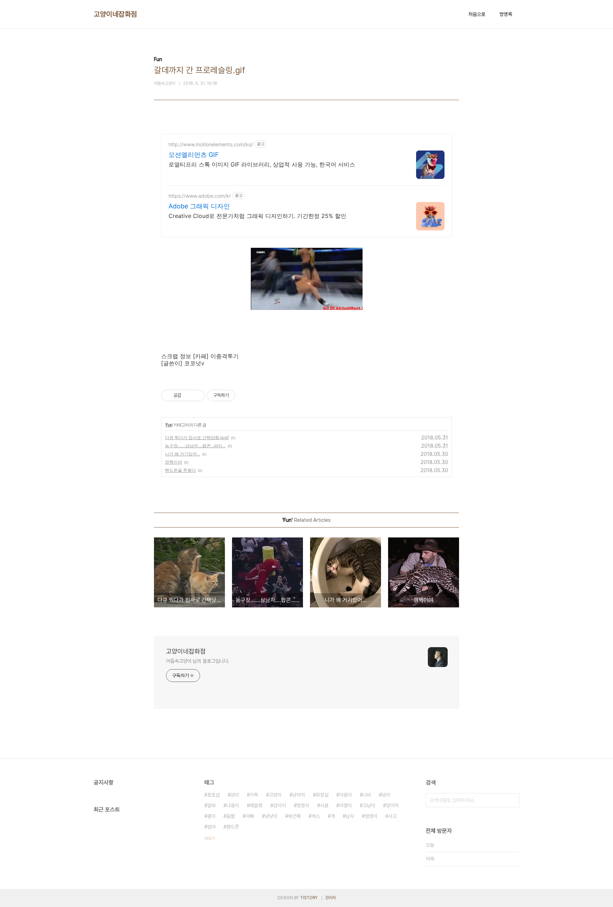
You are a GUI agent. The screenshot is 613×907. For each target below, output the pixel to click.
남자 (350, 816)
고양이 (275, 795)
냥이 (386, 795)
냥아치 (298, 795)
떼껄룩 (256, 805)
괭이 (211, 816)
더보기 (209, 838)
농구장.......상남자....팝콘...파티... (195, 445)
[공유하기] (187, 395)
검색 (512, 800)
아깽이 (345, 805)
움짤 (230, 816)
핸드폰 (232, 827)
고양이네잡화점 (115, 14)
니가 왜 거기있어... (182, 454)
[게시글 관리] (196, 395)
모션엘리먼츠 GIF (194, 154)
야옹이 (345, 795)
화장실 (322, 795)
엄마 (211, 827)
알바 (211, 805)
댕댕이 (371, 816)
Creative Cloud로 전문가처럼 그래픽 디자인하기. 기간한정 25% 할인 (257, 215)
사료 (324, 805)
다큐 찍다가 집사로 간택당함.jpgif (197, 437)
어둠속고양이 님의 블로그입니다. (197, 661)
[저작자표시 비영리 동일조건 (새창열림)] (244, 395)
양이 (235, 795)
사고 (392, 816)
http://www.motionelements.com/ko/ (211, 144)
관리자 (330, 897)
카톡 (254, 795)
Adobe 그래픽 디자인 (199, 206)
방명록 (505, 14)
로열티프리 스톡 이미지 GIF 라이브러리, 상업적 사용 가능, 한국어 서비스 (262, 164)
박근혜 (294, 816)
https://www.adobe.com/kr (200, 196)
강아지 (279, 805)
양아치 (392, 805)
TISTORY (308, 897)
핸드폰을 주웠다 (180, 470)
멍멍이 (303, 805)
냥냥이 (271, 816)
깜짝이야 (173, 462)
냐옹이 (232, 805)
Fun (169, 424)
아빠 (249, 816)
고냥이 (369, 805)
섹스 (315, 816)
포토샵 (213, 795)
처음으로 (476, 14)
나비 (367, 795)
